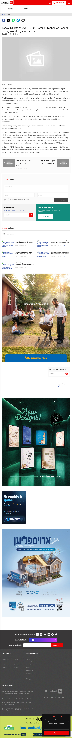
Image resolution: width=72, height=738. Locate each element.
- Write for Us (29, 670)
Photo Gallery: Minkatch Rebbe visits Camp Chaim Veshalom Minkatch (23, 254)
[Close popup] (68, 716)
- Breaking (4, 662)
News (9, 14)
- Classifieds (29, 662)
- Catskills (4, 667)
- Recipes (15, 667)
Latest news (10, 234)
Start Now (46, 216)
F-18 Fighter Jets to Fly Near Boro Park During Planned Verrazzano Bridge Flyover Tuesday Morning (24, 242)
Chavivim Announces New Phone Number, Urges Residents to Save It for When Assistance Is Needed (60, 242)
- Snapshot (16, 664)
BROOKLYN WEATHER (29, 9)
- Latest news (5, 659)
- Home (28, 659)
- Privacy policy (30, 679)
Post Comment (61, 200)
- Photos (15, 659)
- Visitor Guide (29, 664)
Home (3, 14)
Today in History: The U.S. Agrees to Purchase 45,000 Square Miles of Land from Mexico (24, 162)
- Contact (28, 676)
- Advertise (28, 673)
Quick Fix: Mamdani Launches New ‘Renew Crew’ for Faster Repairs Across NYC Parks (60, 254)
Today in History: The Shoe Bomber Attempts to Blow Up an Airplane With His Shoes (47, 162)
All (4, 234)
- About (28, 667)
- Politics (4, 664)
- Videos (15, 662)
